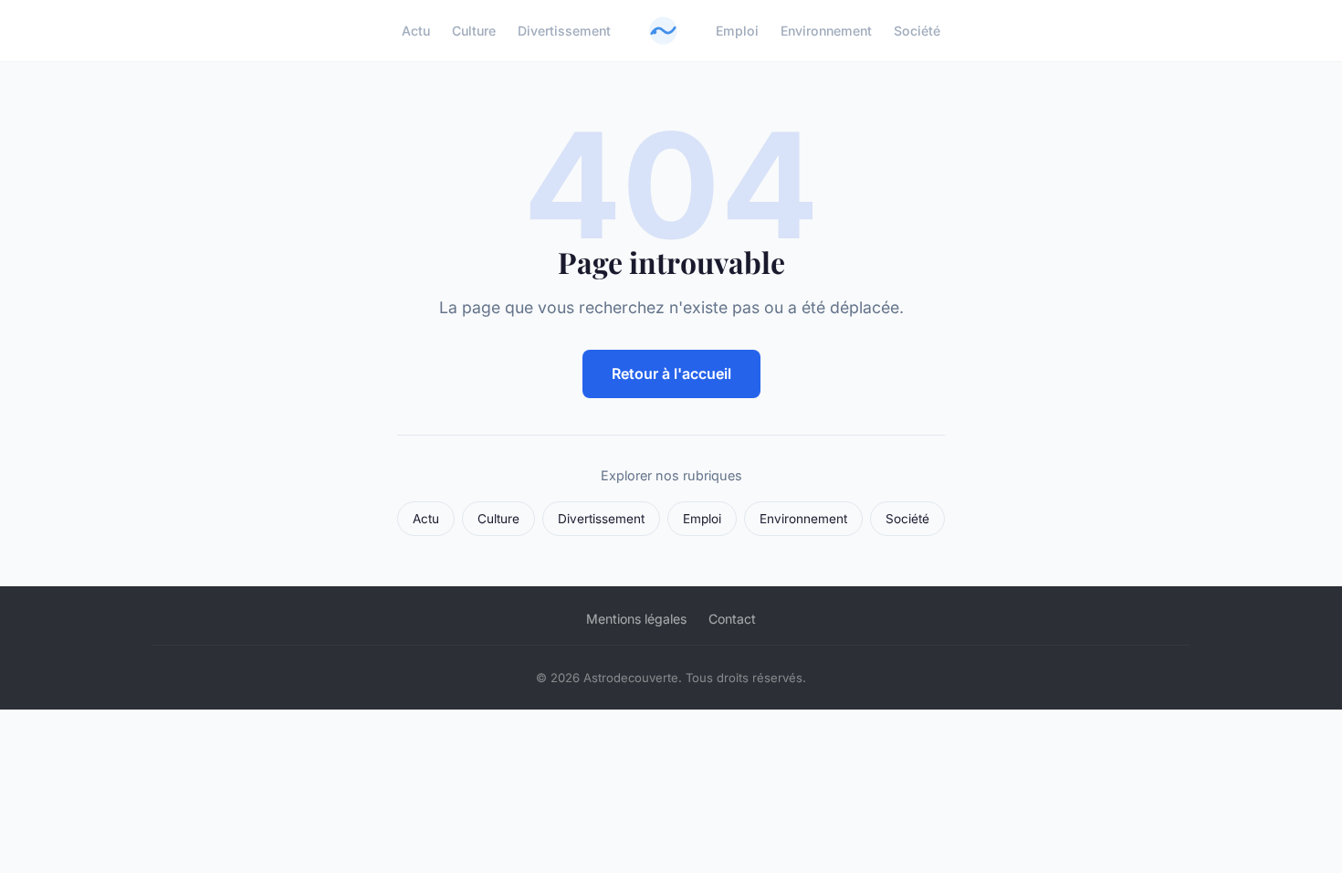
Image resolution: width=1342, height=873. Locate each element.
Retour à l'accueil (671, 373)
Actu (416, 30)
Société (917, 30)
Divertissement (564, 30)
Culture (474, 30)
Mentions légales (636, 618)
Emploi (737, 30)
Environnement (826, 30)
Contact (732, 618)
